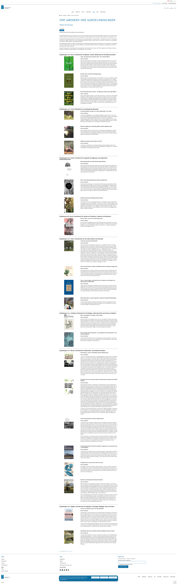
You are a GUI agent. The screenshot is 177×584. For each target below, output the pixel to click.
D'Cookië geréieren (113, 577)
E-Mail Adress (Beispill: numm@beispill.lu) (124, 560)
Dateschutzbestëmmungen (63, 579)
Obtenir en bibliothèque (84, 58)
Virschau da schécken (123, 566)
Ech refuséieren (104, 577)
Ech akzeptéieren (95, 577)
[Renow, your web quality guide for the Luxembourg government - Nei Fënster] (3, 582)
